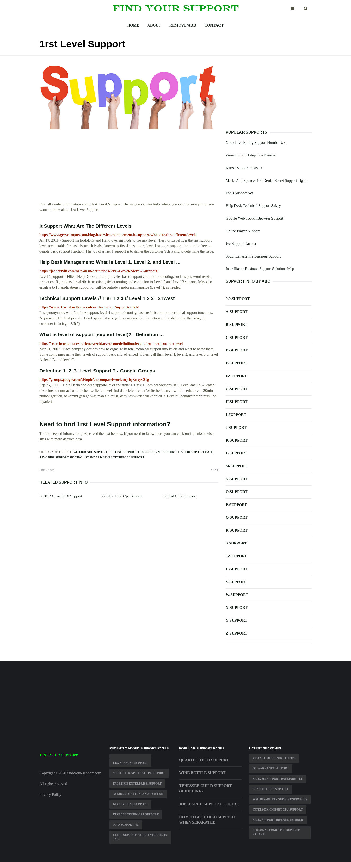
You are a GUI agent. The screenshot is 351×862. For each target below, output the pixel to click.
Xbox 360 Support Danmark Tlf (278, 779)
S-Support (236, 543)
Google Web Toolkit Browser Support (254, 218)
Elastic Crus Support (270, 789)
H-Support (237, 402)
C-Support (237, 337)
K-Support (237, 440)
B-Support (236, 325)
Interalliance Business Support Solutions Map (260, 269)
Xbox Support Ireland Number (278, 820)
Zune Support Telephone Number (251, 155)
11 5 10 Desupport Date (195, 452)
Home (133, 25)
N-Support (237, 479)
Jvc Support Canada (241, 244)
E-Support (236, 363)
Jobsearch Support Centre (209, 804)
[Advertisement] (128, 168)
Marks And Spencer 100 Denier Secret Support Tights (266, 180)
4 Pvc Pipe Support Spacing (60, 457)
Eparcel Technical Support (136, 814)
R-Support (237, 530)
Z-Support (236, 633)
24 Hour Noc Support (90, 452)
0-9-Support (238, 299)
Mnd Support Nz (126, 824)
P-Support (236, 505)
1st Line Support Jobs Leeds (131, 452)
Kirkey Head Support (130, 804)
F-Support (236, 376)
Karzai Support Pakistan (244, 168)
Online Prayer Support (243, 231)
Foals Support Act (239, 193)
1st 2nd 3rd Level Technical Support (114, 457)
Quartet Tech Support (204, 760)
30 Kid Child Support (180, 496)
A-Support (237, 312)
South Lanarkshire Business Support (253, 256)
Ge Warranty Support (271, 768)
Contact (214, 25)
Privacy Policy (50, 794)
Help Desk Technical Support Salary (253, 206)
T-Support (236, 556)
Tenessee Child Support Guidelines (205, 788)
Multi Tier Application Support (139, 773)
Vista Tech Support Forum (274, 758)
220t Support (166, 452)
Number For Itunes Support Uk (138, 794)
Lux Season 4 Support (130, 763)
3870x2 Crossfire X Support (60, 496)
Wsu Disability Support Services (280, 799)
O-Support (237, 492)
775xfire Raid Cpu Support (122, 496)
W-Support (237, 595)
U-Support (237, 569)
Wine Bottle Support (202, 773)
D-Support (237, 350)
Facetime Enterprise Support (137, 783)
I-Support (236, 415)
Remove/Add (182, 25)
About (154, 25)
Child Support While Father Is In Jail (140, 837)
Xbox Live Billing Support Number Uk (255, 142)
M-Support (237, 466)
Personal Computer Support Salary (276, 832)
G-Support (237, 389)
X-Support (237, 607)
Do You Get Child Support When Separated (207, 819)
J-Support (236, 428)
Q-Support (237, 517)
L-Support (236, 453)
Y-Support (236, 620)
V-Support (236, 582)
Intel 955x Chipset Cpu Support (278, 809)
